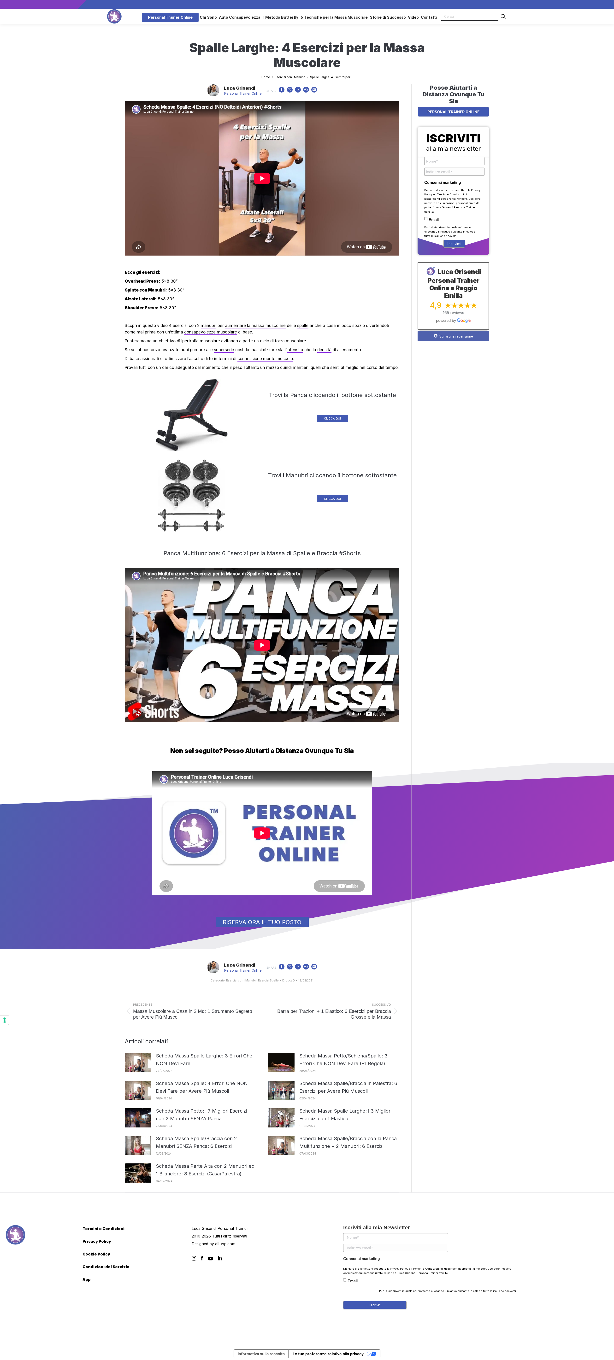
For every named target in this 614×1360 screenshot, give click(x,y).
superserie (224, 349)
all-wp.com (225, 1243)
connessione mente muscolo (265, 358)
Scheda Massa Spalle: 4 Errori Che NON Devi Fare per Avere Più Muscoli (202, 1087)
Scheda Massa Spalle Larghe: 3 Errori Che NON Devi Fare (204, 1059)
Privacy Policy (97, 1241)
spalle (302, 325)
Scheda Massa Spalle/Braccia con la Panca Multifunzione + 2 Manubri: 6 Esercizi (348, 1142)
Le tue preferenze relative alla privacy (328, 1353)
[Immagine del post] (138, 1062)
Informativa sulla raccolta (261, 1353)
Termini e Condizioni (450, 194)
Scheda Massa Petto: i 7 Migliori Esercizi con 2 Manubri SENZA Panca (201, 1114)
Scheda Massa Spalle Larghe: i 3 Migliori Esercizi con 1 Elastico (345, 1114)
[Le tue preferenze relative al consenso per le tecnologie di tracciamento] (4, 1020)
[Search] (503, 16)
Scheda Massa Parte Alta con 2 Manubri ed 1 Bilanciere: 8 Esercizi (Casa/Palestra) (205, 1170)
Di (288, 980)
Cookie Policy (96, 1254)
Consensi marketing (442, 183)
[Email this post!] (314, 91)
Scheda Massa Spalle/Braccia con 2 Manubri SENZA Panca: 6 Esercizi (196, 1142)
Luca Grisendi (239, 88)
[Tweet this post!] (290, 91)
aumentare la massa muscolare (255, 325)
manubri (208, 325)
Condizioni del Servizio (106, 1266)
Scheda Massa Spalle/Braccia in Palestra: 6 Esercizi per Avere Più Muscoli (348, 1087)
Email (434, 220)
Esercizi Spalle (268, 980)
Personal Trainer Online (243, 93)
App (87, 1279)
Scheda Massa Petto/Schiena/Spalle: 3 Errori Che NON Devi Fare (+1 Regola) (343, 1059)
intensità (295, 349)
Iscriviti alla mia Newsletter (376, 1228)
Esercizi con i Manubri (241, 980)
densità (324, 349)
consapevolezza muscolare (210, 332)
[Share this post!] (281, 91)
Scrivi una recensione (455, 336)
